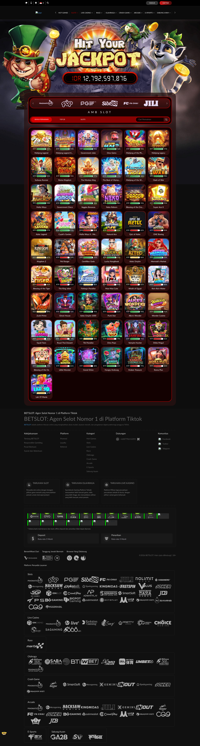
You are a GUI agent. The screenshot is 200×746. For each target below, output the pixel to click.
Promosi (63, 439)
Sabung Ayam (163, 13)
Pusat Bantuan (30, 447)
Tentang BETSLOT (31, 439)
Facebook (166, 439)
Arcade (137, 13)
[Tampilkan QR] (138, 439)
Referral (63, 447)
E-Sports (149, 13)
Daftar (166, 3)
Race (98, 13)
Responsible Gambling (33, 443)
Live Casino (86, 13)
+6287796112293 (128, 439)
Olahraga (110, 13)
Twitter (165, 444)
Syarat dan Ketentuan (33, 451)
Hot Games (63, 13)
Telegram (166, 449)
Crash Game (124, 13)
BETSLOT (27, 425)
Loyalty (63, 443)
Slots (74, 13)
